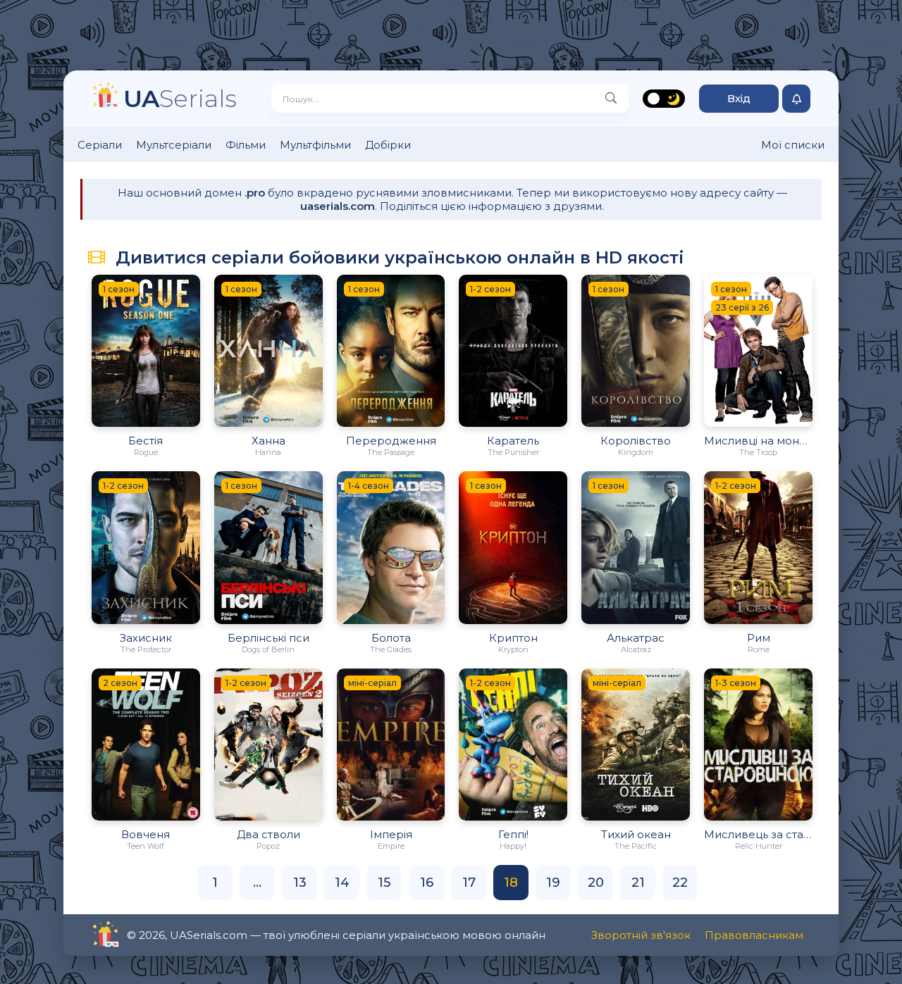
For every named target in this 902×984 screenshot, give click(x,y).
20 (596, 882)
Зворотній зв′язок (641, 935)
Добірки (388, 144)
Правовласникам (754, 935)
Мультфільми (315, 144)
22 (680, 882)
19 (553, 882)
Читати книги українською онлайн (145, 935)
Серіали (100, 144)
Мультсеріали (173, 144)
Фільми (246, 144)
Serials (180, 98)
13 (300, 882)
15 (384, 882)
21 (638, 882)
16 (426, 882)
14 (342, 882)
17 (469, 882)
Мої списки (792, 144)
